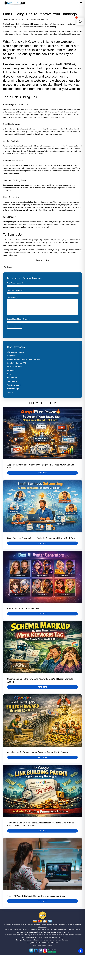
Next (47, 260)
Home (5, 19)
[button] (81, 3)
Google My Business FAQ (16, 363)
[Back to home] (15, 3)
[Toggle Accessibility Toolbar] (80, 950)
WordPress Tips (13, 388)
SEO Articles (12, 377)
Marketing (11, 370)
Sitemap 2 (40, 945)
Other (9, 374)
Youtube (10, 392)
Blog (11, 19)
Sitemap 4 (50, 945)
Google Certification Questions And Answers (23, 359)
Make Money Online (14, 366)
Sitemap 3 (45, 945)
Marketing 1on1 (19, 929)
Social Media (12, 381)
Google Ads (11, 355)
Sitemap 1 (35, 945)
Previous (39, 260)
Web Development (14, 385)
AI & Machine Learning (15, 352)
